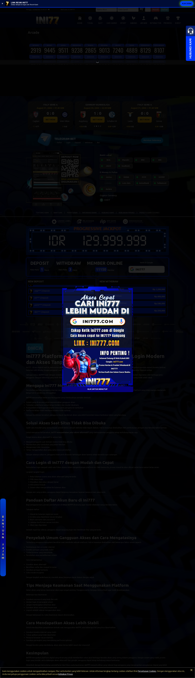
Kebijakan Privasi (65, 674)
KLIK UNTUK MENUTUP (97, 389)
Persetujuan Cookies (147, 671)
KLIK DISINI (186, 4)
